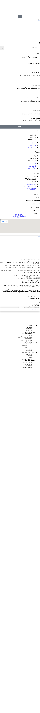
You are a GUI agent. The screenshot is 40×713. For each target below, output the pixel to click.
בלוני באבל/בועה (31, 139)
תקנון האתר (32, 158)
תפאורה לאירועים (26, 367)
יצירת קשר (33, 181)
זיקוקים (26, 347)
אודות (34, 157)
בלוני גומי (33, 134)
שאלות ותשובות (31, 180)
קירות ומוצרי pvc (27, 334)
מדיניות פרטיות (32, 160)
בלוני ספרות (33, 137)
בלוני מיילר (33, 135)
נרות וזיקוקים (28, 344)
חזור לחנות (21, 307)
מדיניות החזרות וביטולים (29, 178)
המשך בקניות (34, 309)
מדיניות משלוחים (31, 176)
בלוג (35, 155)
